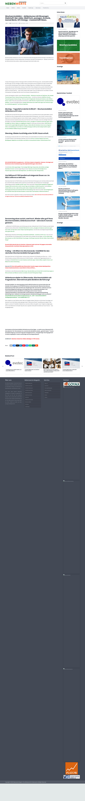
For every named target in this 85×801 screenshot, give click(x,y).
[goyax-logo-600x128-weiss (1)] (71, 384)
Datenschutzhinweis (48, 390)
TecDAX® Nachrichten (29, 390)
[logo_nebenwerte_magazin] (15, 3)
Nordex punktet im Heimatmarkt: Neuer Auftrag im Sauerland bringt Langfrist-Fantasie (68, 191)
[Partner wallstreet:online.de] (71, 527)
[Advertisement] (29, 72)
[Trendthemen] (68, 58)
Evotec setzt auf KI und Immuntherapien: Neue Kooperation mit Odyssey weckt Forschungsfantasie (68, 115)
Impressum (46, 385)
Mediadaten (47, 392)
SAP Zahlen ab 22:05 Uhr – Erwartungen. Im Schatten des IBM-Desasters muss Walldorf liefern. (67, 166)
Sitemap (46, 397)
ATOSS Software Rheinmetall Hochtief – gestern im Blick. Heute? (67, 141)
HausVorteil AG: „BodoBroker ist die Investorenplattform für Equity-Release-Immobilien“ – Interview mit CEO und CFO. (68, 34)
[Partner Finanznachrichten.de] (71, 433)
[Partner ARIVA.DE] (71, 621)
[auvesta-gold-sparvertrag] (68, 77)
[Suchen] (65, 3)
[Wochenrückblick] (68, 45)
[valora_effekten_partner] (71, 777)
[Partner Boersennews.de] (71, 715)
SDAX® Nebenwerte (28, 392)
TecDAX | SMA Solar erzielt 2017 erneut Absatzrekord (70, 370)
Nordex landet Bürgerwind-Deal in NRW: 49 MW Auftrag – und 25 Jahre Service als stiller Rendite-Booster (68, 216)
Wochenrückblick (28, 401)
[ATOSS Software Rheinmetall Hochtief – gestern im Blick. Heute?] (68, 128)
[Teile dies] (14, 345)
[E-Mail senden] (11, 345)
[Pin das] (23, 345)
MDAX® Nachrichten (28, 385)
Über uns (46, 383)
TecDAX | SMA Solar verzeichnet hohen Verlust (32, 370)
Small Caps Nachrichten (29, 399)
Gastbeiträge (27, 406)
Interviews (27, 404)
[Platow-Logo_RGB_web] (71, 768)
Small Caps (27, 397)
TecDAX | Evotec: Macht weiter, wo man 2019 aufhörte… (13, 370)
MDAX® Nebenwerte (28, 383)
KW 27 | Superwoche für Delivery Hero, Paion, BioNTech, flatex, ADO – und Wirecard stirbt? (52, 371)
